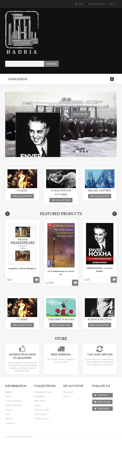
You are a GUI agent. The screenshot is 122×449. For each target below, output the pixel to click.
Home (8, 392)
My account (68, 392)
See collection (22, 196)
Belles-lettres (99, 190)
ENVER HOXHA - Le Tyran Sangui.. (99, 269)
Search (8, 396)
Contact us (10, 423)
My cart (66, 396)
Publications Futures (43, 392)
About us (9, 418)
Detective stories (42, 409)
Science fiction (100, 319)
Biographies (39, 396)
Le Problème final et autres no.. (61, 272)
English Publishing (13, 405)
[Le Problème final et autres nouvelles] (61, 245)
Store (7, 414)
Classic (22, 190)
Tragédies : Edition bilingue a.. (22, 268)
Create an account (96, 4)
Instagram (103, 402)
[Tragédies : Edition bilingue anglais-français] (22, 244)
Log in (80, 4)
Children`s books (61, 319)
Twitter (103, 395)
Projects (9, 409)
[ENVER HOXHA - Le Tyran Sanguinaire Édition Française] (99, 243)
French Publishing (13, 401)
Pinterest (103, 408)
